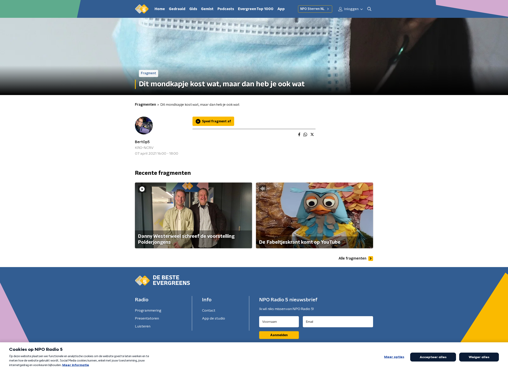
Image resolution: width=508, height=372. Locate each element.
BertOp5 (142, 142)
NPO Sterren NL (312, 8)
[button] (369, 9)
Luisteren (142, 326)
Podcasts (225, 9)
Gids (193, 9)
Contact (208, 310)
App (281, 9)
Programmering (148, 310)
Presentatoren (147, 318)
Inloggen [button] (351, 9)
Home (160, 9)
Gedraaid (177, 9)
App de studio (213, 318)
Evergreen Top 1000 (255, 9)
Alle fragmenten (352, 258)
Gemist (207, 9)
